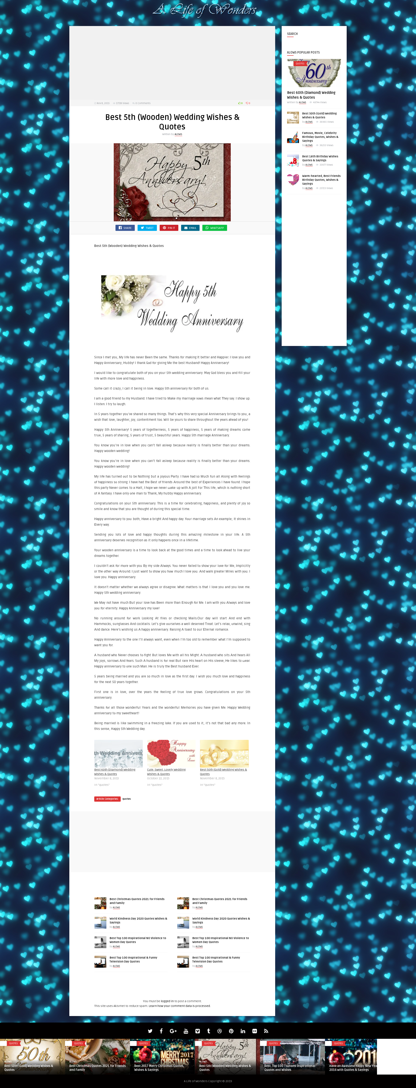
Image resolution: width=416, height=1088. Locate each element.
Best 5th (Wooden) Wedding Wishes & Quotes (225, 1068)
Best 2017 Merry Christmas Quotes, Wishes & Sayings (159, 1068)
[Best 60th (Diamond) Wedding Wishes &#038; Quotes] (118, 754)
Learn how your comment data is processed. (180, 1006)
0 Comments (143, 103)
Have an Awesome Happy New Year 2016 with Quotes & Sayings (354, 1068)
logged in (167, 1001)
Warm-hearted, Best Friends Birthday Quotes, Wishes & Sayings (321, 180)
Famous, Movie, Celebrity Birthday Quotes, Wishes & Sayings (320, 137)
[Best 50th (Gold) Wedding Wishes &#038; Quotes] (224, 754)
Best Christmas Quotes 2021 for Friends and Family (97, 1068)
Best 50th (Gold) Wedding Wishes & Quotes (28, 1068)
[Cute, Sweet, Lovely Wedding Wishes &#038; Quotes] (171, 754)
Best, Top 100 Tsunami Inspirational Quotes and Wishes (289, 1068)
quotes (126, 799)
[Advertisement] (172, 63)
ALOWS (178, 134)
